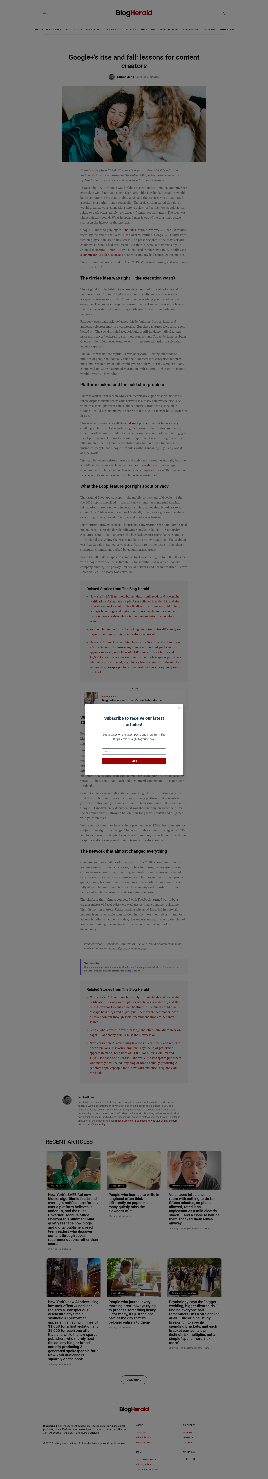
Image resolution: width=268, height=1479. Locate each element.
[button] (179, 708)
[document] (134, 739)
